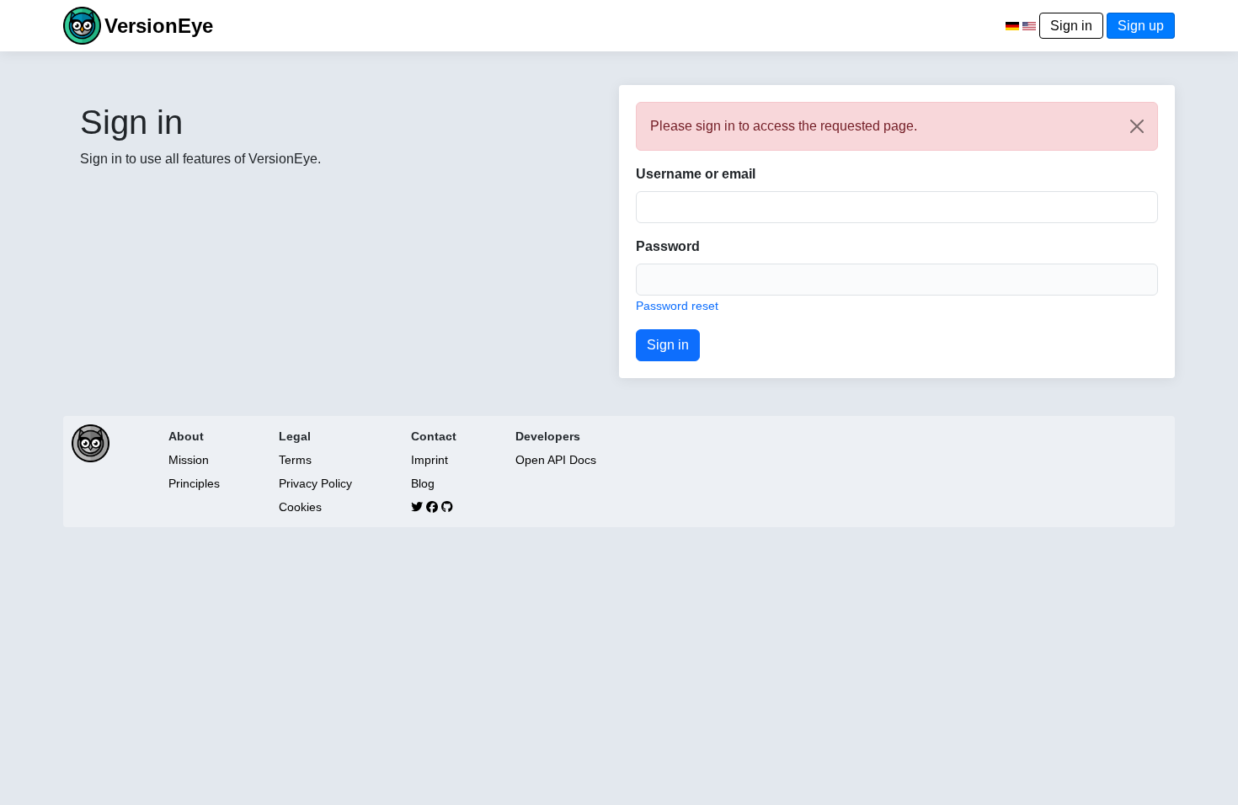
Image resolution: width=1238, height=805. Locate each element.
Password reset (677, 305)
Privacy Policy (315, 483)
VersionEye (158, 25)
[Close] (1137, 126)
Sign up (1141, 26)
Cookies (300, 507)
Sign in (1071, 26)
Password (668, 246)
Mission (188, 459)
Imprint (429, 459)
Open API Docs (555, 459)
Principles (194, 483)
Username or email (695, 174)
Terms (295, 459)
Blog (423, 483)
